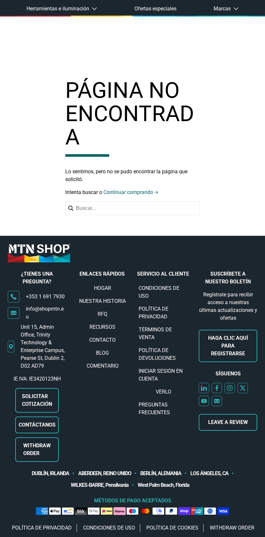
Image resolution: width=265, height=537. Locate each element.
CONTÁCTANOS (37, 425)
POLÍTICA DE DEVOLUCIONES (157, 354)
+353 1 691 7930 (45, 296)
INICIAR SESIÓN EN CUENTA (161, 375)
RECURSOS (102, 327)
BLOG (102, 353)
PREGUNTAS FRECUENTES (154, 409)
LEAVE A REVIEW (228, 422)
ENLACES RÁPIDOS (102, 274)
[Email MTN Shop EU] (217, 401)
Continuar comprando (128, 192)
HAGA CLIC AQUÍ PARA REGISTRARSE (228, 346)
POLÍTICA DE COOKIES (172, 528)
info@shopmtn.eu (45, 313)
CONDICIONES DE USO (159, 292)
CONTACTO (102, 340)
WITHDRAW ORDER (37, 449)
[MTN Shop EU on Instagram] (230, 388)
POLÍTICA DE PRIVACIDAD (153, 313)
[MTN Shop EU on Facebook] (217, 388)
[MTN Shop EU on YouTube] (204, 401)
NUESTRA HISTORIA (102, 301)
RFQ (102, 314)
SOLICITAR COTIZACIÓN (37, 400)
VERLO (163, 392)
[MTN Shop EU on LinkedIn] (204, 388)
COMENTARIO (103, 366)
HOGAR (102, 288)
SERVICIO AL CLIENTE (163, 274)
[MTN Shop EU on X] (243, 388)
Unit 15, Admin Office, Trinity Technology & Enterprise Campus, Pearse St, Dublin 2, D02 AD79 (43, 346)
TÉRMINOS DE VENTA (155, 333)
